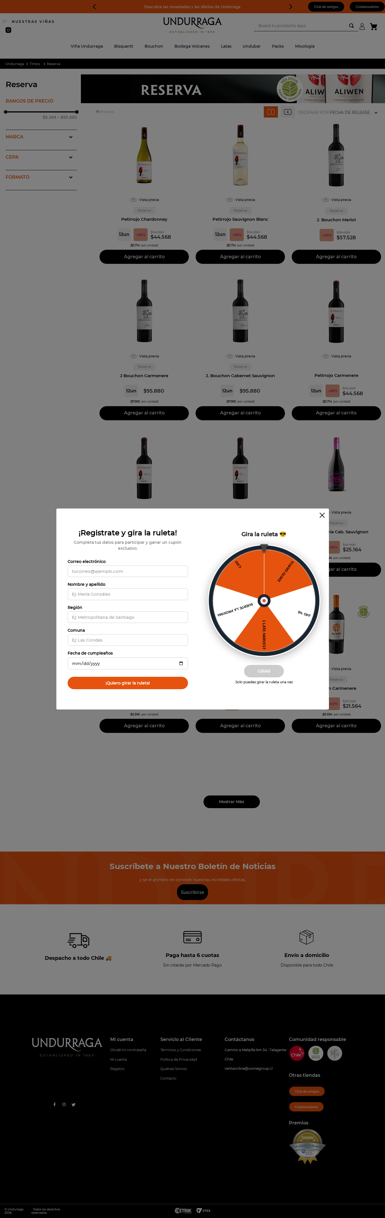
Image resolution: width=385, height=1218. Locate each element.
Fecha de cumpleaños (90, 653)
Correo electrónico (87, 561)
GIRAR (264, 671)
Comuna (76, 630)
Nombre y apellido (86, 584)
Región (75, 607)
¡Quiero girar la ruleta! (128, 683)
